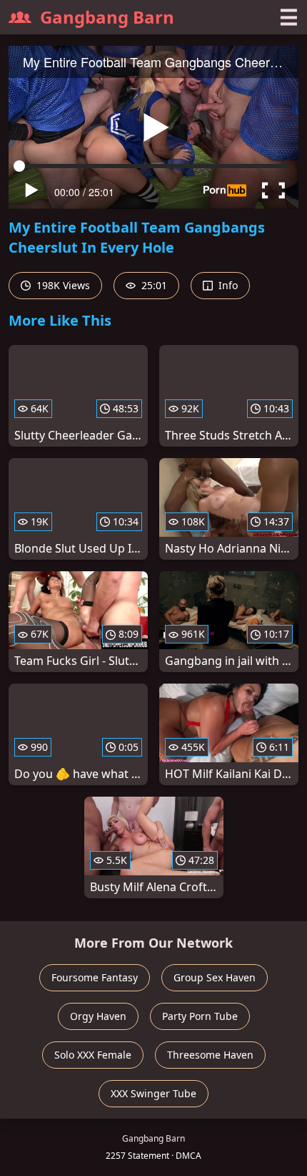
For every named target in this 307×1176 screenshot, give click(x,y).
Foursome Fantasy (94, 977)
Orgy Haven (98, 1016)
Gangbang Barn (107, 17)
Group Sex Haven (214, 977)
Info (227, 285)
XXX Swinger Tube (153, 1093)
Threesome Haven (210, 1054)
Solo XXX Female (92, 1054)
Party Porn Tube (200, 1016)
